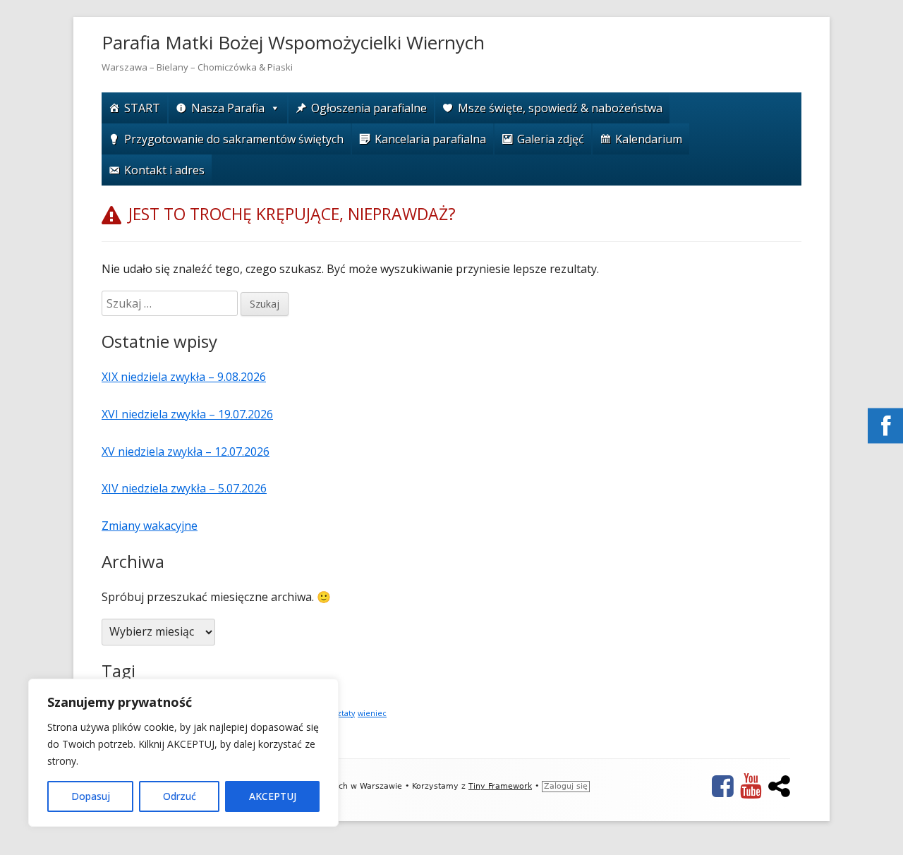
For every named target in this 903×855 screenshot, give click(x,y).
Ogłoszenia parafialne (369, 108)
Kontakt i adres (164, 170)
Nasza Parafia (228, 108)
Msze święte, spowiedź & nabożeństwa (560, 108)
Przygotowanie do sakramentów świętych (234, 139)
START (142, 108)
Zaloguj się (566, 786)
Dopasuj (90, 796)
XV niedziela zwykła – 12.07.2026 (185, 451)
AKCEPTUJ (272, 796)
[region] (183, 753)
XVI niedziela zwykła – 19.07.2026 (187, 414)
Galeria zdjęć (550, 139)
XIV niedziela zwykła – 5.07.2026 (184, 488)
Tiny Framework (500, 786)
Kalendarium (648, 139)
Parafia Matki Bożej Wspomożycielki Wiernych (293, 42)
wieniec (372, 713)
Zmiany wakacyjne (150, 525)
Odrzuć (179, 796)
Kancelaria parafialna (430, 139)
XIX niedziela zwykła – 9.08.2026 (184, 376)
